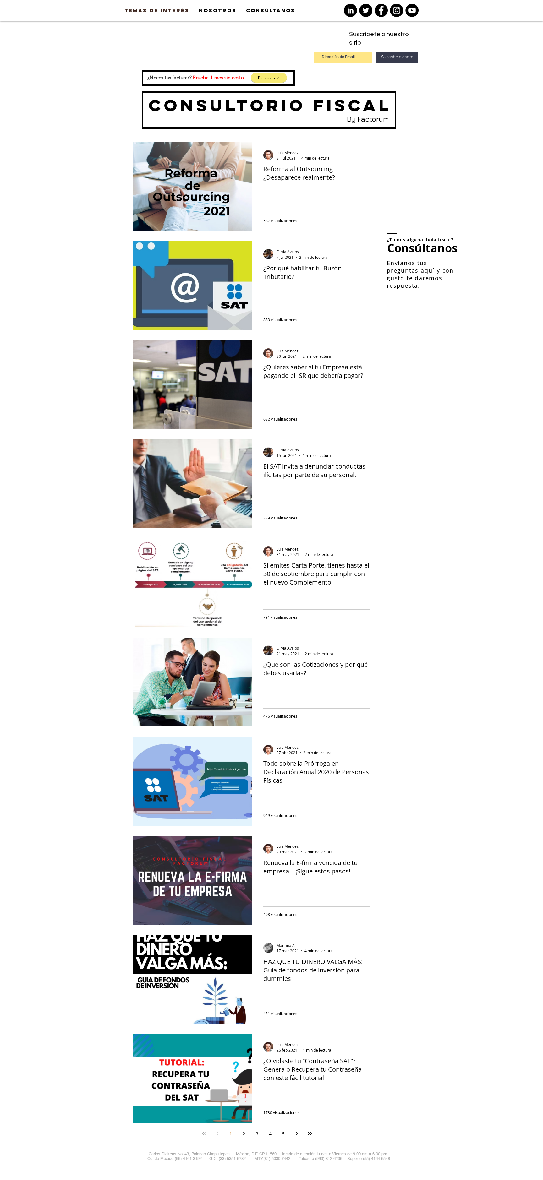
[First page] (204, 1133)
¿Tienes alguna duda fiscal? (420, 239)
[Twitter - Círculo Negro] (365, 10)
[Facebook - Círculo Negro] (381, 10)
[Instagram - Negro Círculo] (396, 10)
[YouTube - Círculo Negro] (412, 10)
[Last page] (309, 1133)
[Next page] (296, 1133)
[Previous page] (217, 1133)
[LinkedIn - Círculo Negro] (350, 10)
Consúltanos (422, 248)
